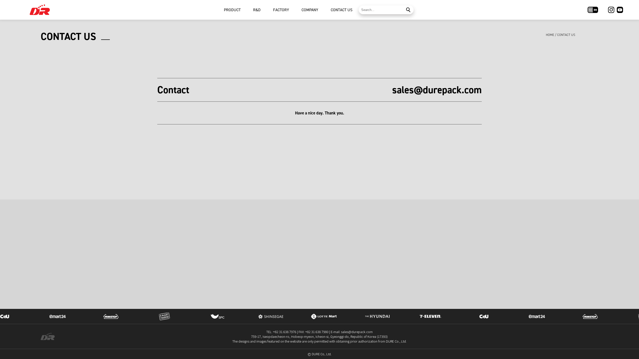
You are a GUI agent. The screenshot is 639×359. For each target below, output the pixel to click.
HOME (550, 35)
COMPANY (310, 9)
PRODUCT (232, 9)
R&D (257, 9)
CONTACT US (341, 9)
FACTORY (281, 9)
